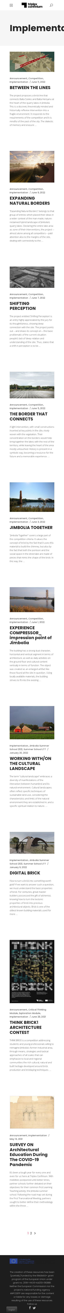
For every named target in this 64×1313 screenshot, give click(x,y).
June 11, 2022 (38, 81)
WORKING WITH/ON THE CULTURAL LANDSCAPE (30, 763)
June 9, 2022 (38, 192)
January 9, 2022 (18, 867)
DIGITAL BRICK (25, 873)
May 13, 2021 (16, 1139)
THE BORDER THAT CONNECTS (28, 416)
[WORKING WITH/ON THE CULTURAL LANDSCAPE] (32, 722)
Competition (35, 78)
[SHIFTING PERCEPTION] (32, 277)
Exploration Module (29, 1013)
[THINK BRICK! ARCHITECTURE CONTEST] (32, 971)
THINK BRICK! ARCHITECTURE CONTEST (26, 1027)
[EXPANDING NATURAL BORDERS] (32, 167)
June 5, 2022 (38, 408)
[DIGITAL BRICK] (32, 843)
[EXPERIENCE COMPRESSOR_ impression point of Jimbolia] (32, 599)
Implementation (19, 81)
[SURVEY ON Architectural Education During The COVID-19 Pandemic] (32, 1112)
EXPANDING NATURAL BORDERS (30, 200)
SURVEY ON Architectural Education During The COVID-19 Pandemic (29, 1155)
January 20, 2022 (19, 752)
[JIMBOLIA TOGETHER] (32, 497)
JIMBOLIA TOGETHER (31, 527)
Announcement (18, 78)
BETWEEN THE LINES (30, 88)
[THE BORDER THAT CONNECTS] (32, 385)
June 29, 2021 (38, 1016)
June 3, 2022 (38, 521)
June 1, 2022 (38, 622)
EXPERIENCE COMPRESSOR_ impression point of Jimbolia (31, 635)
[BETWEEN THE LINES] (32, 62)
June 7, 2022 (38, 297)
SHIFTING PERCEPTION (23, 306)
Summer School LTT (35, 749)
